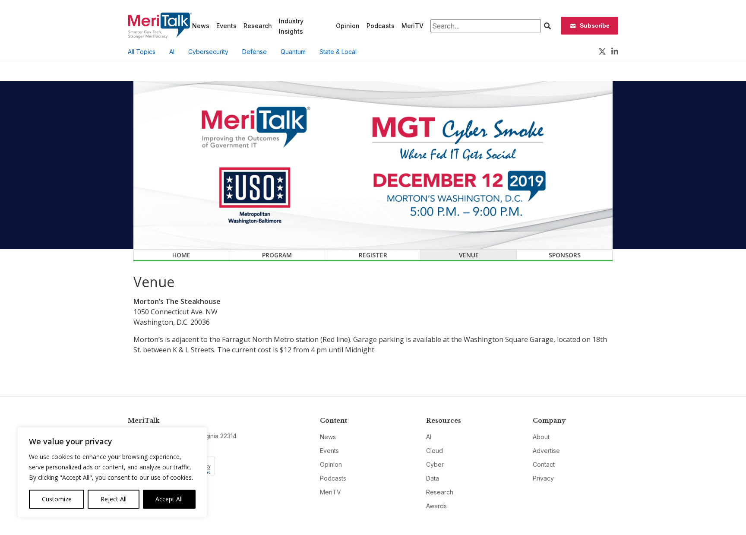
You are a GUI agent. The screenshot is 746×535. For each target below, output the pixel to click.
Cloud (434, 450)
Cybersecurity (208, 51)
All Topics (141, 51)
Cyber (435, 464)
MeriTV (412, 25)
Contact (544, 464)
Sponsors (565, 255)
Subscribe (595, 25)
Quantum (293, 51)
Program (277, 255)
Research (257, 25)
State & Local (338, 51)
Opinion (348, 25)
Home (181, 255)
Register (373, 255)
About (541, 436)
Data (432, 478)
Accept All (169, 499)
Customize (57, 499)
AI (171, 51)
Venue (469, 255)
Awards (436, 506)
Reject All (113, 499)
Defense (254, 51)
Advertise (546, 450)
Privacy (543, 478)
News (200, 25)
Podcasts (381, 25)
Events (226, 25)
